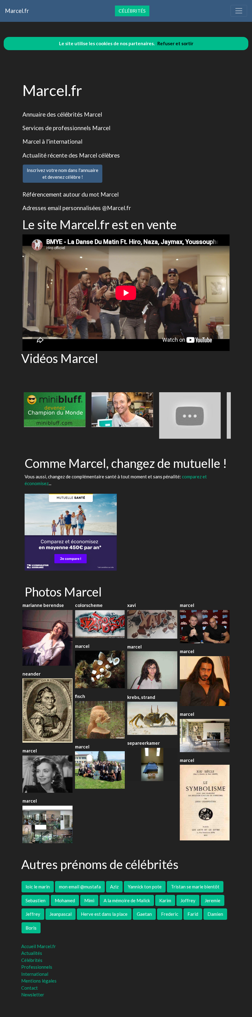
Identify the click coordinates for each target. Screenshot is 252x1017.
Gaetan (144, 914)
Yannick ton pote (145, 886)
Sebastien (35, 900)
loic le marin (38, 886)
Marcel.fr (17, 10)
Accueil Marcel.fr (38, 946)
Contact (29, 988)
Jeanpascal (60, 914)
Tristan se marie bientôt (195, 886)
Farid (192, 914)
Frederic (169, 914)
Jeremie (212, 900)
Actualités (31, 953)
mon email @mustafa (80, 886)
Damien (215, 914)
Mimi (89, 900)
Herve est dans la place (104, 914)
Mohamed (65, 900)
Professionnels (36, 967)
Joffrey (187, 900)
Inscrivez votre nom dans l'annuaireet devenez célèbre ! (62, 173)
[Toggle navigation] (238, 11)
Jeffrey (33, 914)
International (34, 974)
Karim (165, 900)
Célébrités (132, 11)
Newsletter (32, 994)
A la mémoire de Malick (127, 900)
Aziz (114, 886)
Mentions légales (39, 980)
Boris (31, 928)
